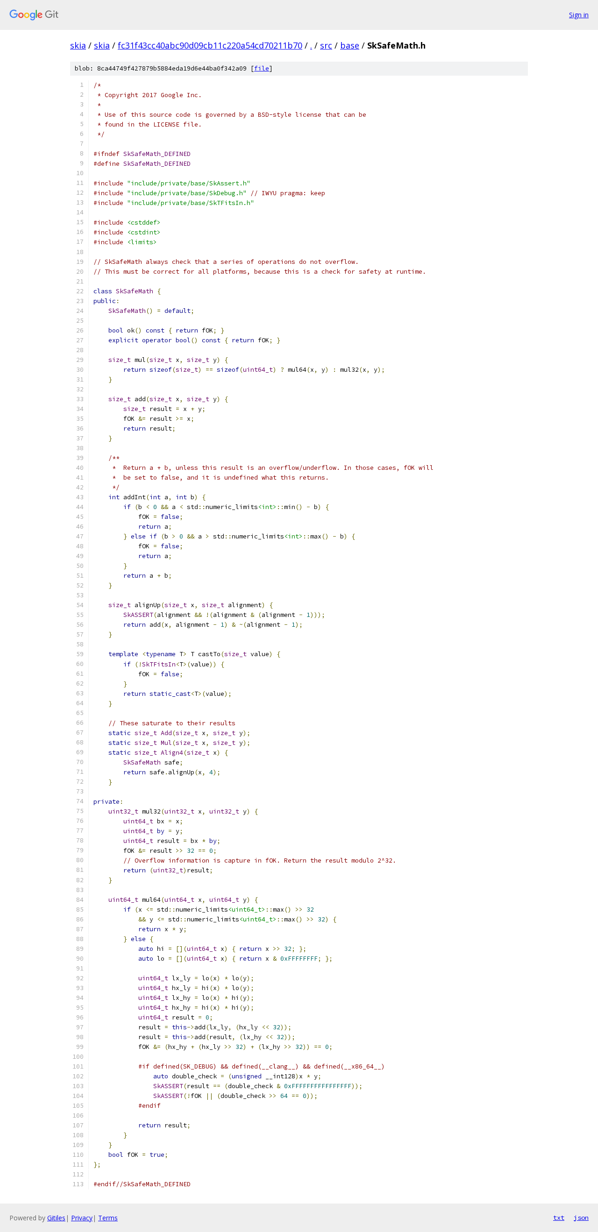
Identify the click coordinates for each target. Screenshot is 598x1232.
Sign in (579, 14)
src (326, 45)
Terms (108, 1217)
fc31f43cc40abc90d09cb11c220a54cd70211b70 (210, 45)
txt (558, 1217)
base (349, 45)
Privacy (82, 1217)
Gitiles (56, 1217)
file (261, 68)
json (581, 1217)
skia (78, 45)
